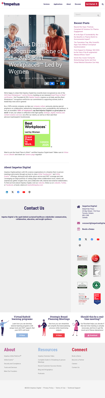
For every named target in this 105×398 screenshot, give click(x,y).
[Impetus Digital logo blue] (11, 4)
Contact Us (75, 367)
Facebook (9, 185)
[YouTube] (24, 192)
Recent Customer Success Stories (49, 366)
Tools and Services (10, 367)
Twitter (63, 183)
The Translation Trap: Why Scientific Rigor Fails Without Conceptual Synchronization (86, 44)
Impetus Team (52, 78)
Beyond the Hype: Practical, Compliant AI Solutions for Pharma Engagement (86, 29)
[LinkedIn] (7, 192)
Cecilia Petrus (38, 78)
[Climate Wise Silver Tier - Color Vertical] (97, 271)
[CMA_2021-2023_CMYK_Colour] (84, 299)
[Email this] (46, 83)
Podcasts (41, 373)
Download (93, 335)
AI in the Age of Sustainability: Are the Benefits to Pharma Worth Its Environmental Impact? (86, 37)
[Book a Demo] (79, 229)
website (41, 183)
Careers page (30, 155)
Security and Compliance (12, 364)
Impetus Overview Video (46, 356)
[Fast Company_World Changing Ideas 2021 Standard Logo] (82, 271)
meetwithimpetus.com (35, 185)
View (23, 335)
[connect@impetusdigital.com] (79, 223)
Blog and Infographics (45, 370)
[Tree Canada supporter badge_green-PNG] (96, 285)
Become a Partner (78, 360)
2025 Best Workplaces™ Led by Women (18, 95)
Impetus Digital (35, 388)
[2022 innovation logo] (82, 258)
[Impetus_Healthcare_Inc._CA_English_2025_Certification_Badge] (97, 299)
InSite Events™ (9, 360)
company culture (39, 106)
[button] (51, 4)
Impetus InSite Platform (12, 356)
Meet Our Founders (10, 371)
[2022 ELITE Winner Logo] (95, 258)
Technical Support (74, 388)
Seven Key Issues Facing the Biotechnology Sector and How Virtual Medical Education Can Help (86, 60)
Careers (74, 364)
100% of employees (24, 111)
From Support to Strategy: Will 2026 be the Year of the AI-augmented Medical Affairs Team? (86, 52)
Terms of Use (60, 388)
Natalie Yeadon (34, 97)
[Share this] (52, 83)
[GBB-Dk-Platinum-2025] (82, 285)
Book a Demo (88, 229)
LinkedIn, (57, 183)
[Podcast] (29, 192)
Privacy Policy (48, 388)
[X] (12, 192)
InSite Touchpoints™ (45, 174)
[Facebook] (18, 192)
